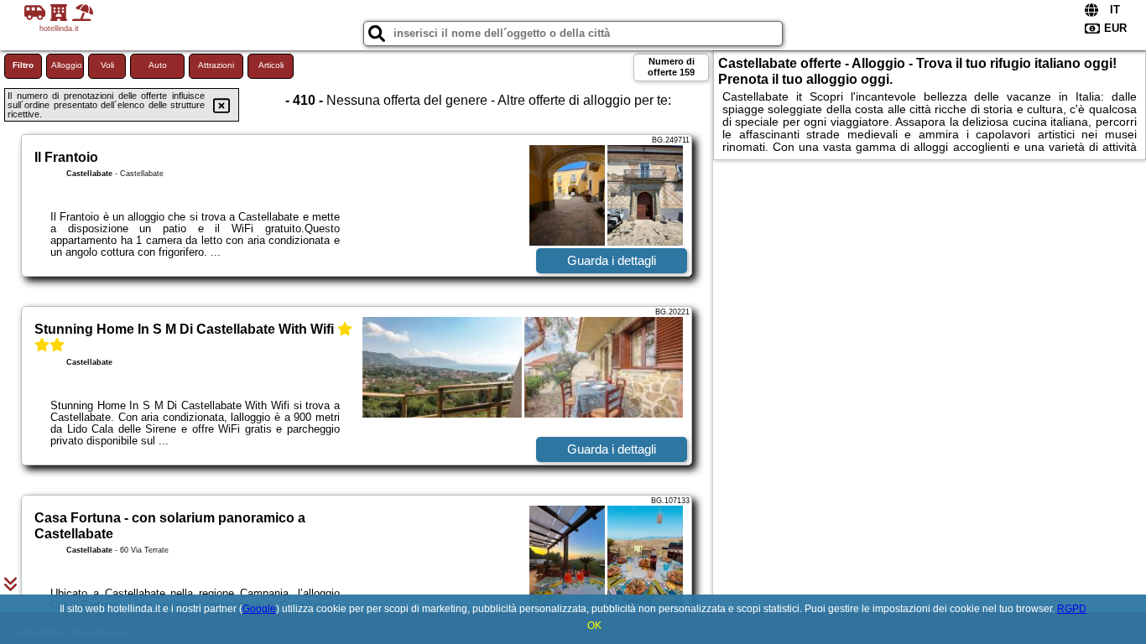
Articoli (271, 65)
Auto (157, 65)
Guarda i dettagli (611, 260)
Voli (107, 65)
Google (259, 609)
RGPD (1071, 609)
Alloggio (66, 65)
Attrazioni (216, 65)
